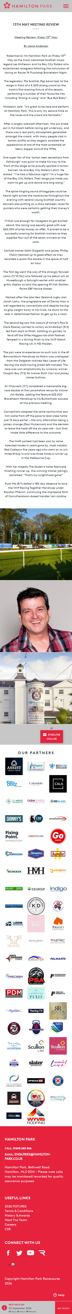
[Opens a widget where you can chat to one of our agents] (59, 1295)
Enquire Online (53, 737)
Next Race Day (17, 1304)
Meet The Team (16, 1220)
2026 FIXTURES (16, 1206)
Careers (10, 1224)
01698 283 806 (22, 1148)
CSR (8, 1229)
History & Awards (17, 1215)
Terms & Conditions (19, 1211)
